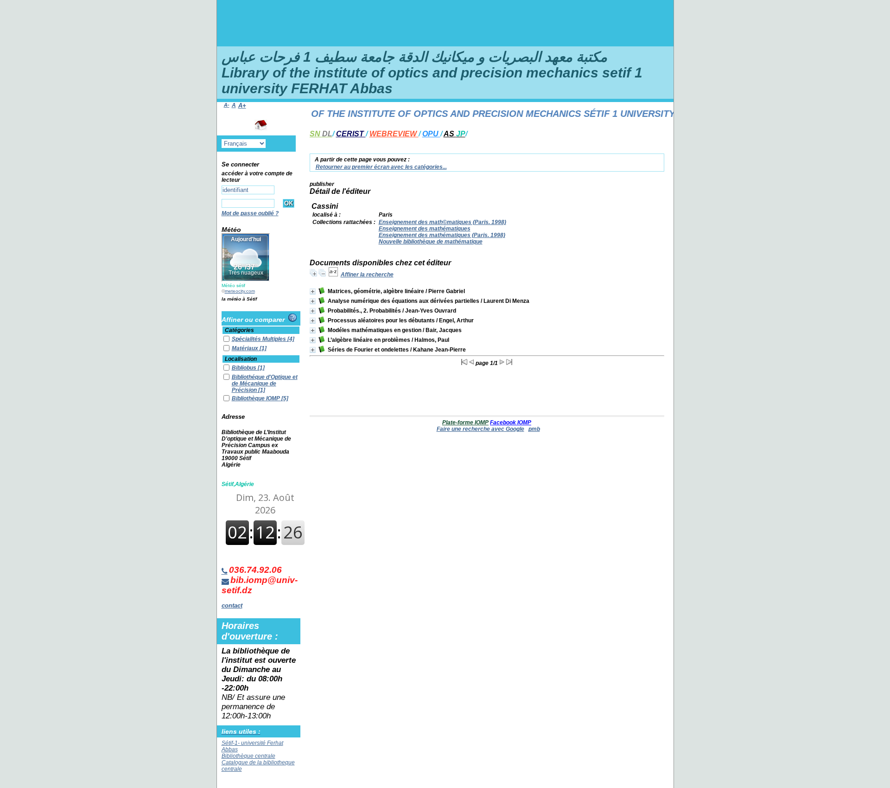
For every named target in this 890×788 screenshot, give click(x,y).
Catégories (239, 330)
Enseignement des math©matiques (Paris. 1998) (442, 222)
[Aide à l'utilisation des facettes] (292, 318)
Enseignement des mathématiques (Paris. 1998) (442, 235)
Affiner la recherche (367, 274)
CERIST (351, 134)
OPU (431, 134)
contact (232, 605)
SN (321, 134)
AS (454, 134)
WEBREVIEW (394, 134)
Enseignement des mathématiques (424, 228)
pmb (534, 429)
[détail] (313, 291)
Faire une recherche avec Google (480, 429)
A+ (242, 105)
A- (226, 105)
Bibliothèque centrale (248, 756)
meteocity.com (240, 291)
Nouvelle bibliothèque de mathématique (431, 241)
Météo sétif (233, 285)
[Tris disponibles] (333, 274)
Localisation (241, 359)
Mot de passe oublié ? (250, 213)
